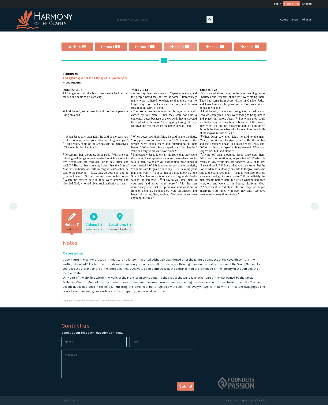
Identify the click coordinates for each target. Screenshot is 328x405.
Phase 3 (177, 47)
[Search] (210, 19)
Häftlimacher (259, 400)
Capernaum (73, 82)
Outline (74, 47)
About (284, 19)
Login (277, 3)
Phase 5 (246, 47)
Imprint (65, 400)
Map (295, 19)
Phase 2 (142, 47)
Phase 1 (107, 47)
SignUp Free (291, 3)
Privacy (74, 400)
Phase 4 (212, 47)
